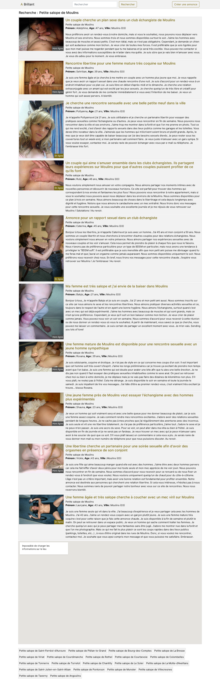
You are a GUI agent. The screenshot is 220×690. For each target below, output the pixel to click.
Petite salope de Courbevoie (131, 656)
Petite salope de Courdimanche (65, 656)
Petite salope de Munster (121, 669)
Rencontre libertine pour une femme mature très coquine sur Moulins (121, 63)
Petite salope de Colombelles (167, 656)
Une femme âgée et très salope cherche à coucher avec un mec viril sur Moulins (130, 497)
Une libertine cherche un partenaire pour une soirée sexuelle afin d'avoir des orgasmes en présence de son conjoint (127, 448)
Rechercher (128, 4)
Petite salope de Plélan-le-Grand (87, 650)
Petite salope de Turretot (66, 663)
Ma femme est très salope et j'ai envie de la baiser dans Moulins (117, 286)
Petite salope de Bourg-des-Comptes (130, 650)
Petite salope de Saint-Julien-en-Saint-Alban (45, 669)
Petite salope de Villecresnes (155, 669)
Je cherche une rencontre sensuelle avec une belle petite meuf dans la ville (126, 103)
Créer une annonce (185, 4)
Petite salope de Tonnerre (34, 663)
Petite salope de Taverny (33, 675)
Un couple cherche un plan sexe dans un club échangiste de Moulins (120, 20)
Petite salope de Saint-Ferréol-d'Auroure (42, 650)
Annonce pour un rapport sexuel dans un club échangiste (111, 218)
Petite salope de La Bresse (169, 650)
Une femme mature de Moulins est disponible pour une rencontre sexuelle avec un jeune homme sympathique (131, 346)
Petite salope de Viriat (31, 656)
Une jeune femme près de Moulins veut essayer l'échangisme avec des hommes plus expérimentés (129, 397)
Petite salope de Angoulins (65, 675)
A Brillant (27, 4)
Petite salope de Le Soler (129, 663)
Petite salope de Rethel (99, 656)
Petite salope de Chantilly (97, 663)
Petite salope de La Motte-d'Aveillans (167, 663)
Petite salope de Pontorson (89, 669)
